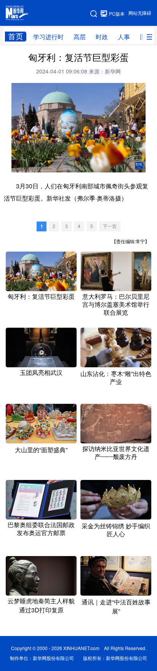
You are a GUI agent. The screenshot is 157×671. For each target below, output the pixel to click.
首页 (15, 36)
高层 (80, 37)
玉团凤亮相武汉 (41, 373)
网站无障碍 (139, 13)
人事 (124, 37)
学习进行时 (48, 37)
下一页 (110, 226)
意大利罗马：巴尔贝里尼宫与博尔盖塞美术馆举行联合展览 (115, 304)
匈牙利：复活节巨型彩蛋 (41, 296)
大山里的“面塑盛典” (41, 450)
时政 (102, 37)
